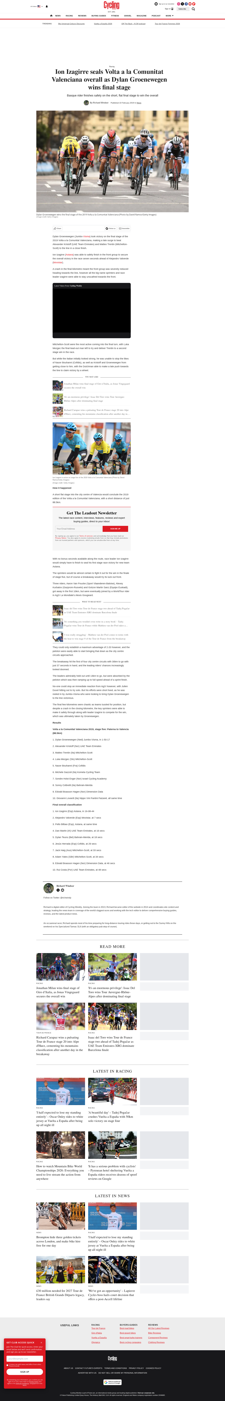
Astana (69, 254)
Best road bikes (127, 1328)
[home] (51, 16)
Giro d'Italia (96, 1333)
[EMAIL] (63, 890)
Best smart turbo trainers (131, 1338)
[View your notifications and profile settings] (46, 6)
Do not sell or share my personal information (122, 1373)
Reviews (82, 16)
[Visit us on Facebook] (186, 3)
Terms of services (86, 536)
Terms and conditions (115, 1368)
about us (68, 1368)
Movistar (57, 262)
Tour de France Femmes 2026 (167, 24)
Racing (69, 16)
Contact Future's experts (88, 1368)
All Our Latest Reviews (158, 1328)
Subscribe (182, 9)
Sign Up (24, 1371)
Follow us (112, 228)
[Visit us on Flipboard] (193, 3)
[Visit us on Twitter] (182, 3)
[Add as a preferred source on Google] (112, 1382)
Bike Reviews (154, 1333)
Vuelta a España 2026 (103, 24)
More (169, 16)
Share (59, 228)
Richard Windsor (100, 103)
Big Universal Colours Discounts (71, 24)
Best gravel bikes (128, 1333)
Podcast (156, 16)
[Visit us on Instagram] (178, 3)
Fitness (115, 16)
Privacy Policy (33, 1382)
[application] (92, 311)
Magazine (141, 16)
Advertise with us (87, 1373)
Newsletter (126, 228)
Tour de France (98, 1328)
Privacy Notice (60, 538)
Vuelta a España (99, 1338)
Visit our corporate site (146, 1393)
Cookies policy (153, 1368)
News (58, 16)
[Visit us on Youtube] (190, 3)
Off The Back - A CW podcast (133, 24)
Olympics (95, 1342)
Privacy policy (136, 1368)
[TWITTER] (59, 890)
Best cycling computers (130, 1342)
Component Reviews (158, 1338)
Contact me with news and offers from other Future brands (25, 1365)
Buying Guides (99, 16)
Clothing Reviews (156, 1342)
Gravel (128, 16)
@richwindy (65, 898)
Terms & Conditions (22, 1383)
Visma (86, 236)
